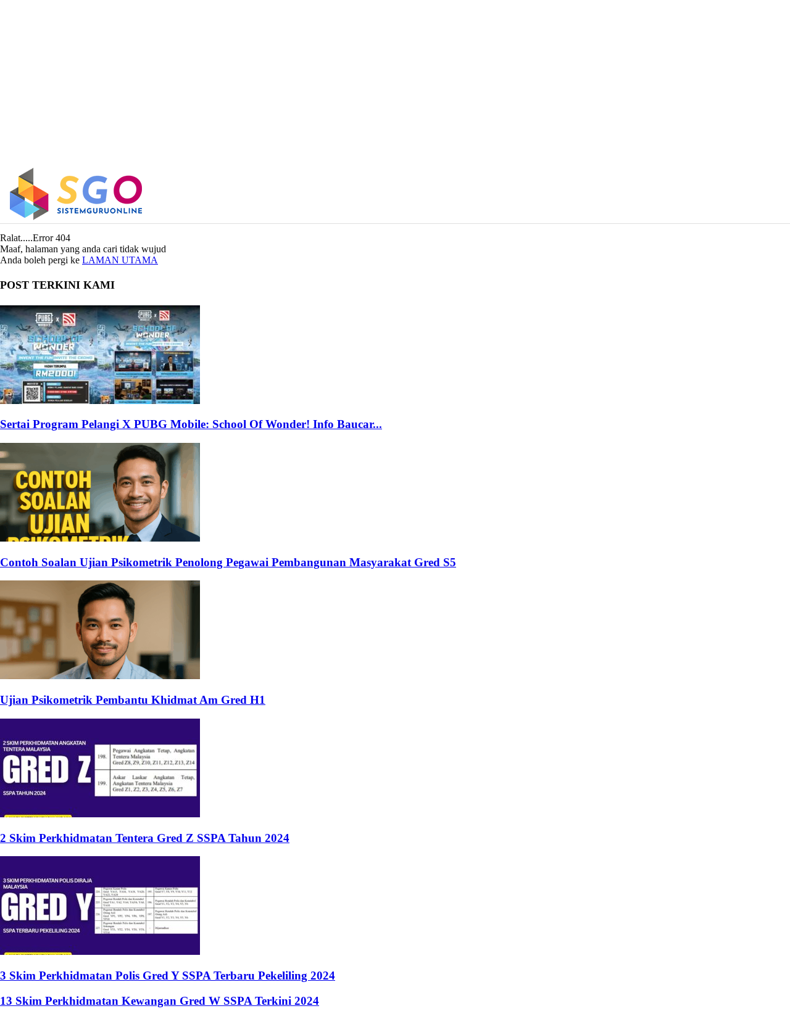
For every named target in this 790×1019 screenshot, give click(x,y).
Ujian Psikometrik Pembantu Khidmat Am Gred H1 (132, 699)
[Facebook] (677, 194)
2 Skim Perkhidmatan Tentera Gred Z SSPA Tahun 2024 (144, 837)
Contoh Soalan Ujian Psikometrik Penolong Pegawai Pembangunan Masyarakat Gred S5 (228, 562)
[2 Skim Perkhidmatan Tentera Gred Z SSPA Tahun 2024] (100, 814)
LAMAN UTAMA (120, 260)
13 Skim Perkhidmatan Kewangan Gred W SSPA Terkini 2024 (159, 1000)
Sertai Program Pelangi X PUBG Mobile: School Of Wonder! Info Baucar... (191, 424)
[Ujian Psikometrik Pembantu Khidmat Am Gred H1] (100, 675)
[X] (729, 194)
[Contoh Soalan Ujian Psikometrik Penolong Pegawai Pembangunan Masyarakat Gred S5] (100, 538)
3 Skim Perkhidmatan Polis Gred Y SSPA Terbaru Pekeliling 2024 (167, 975)
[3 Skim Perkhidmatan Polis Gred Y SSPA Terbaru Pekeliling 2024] (100, 951)
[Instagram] (703, 194)
